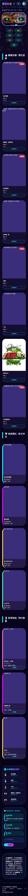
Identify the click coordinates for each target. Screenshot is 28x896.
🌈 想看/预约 (14, 102)
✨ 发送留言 (9, 844)
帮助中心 (12, 888)
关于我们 (4, 888)
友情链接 (19, 888)
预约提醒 (14, 667)
